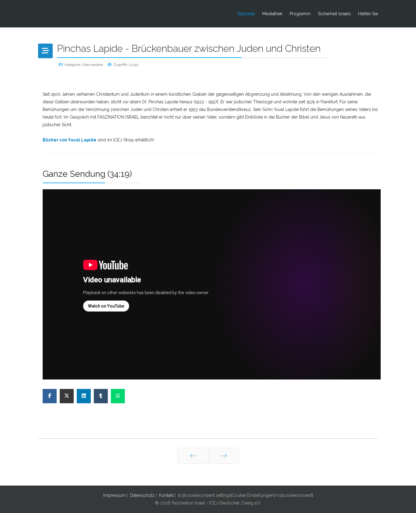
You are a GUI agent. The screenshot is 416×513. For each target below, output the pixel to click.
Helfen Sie (368, 13)
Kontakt (166, 495)
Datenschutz (142, 495)
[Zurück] (193, 455)
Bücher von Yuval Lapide (70, 139)
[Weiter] (224, 455)
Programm (300, 13)
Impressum (114, 495)
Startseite (246, 13)
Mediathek (272, 13)
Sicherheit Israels (334, 13)
